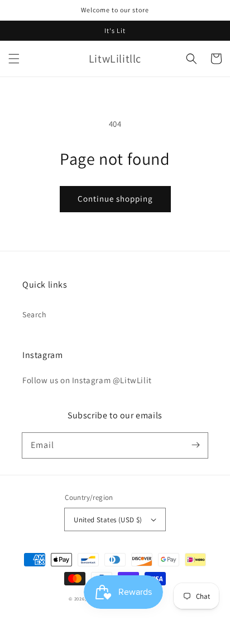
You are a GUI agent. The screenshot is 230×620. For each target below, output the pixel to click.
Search (34, 314)
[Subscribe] (195, 445)
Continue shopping (115, 198)
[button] (14, 58)
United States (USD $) (108, 519)
